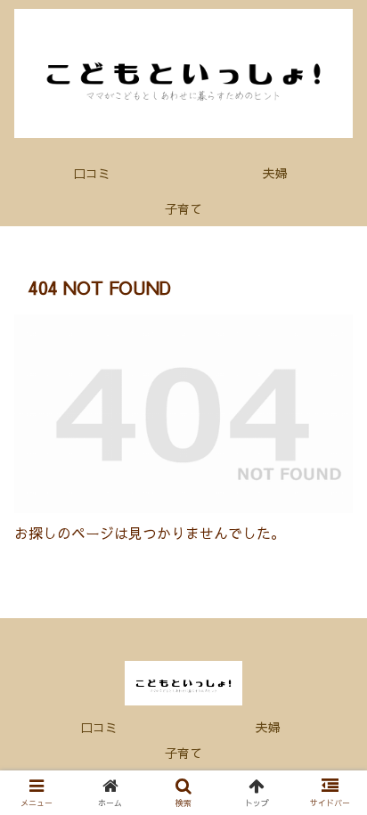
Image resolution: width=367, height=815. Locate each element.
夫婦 (268, 727)
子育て (183, 753)
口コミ (99, 727)
